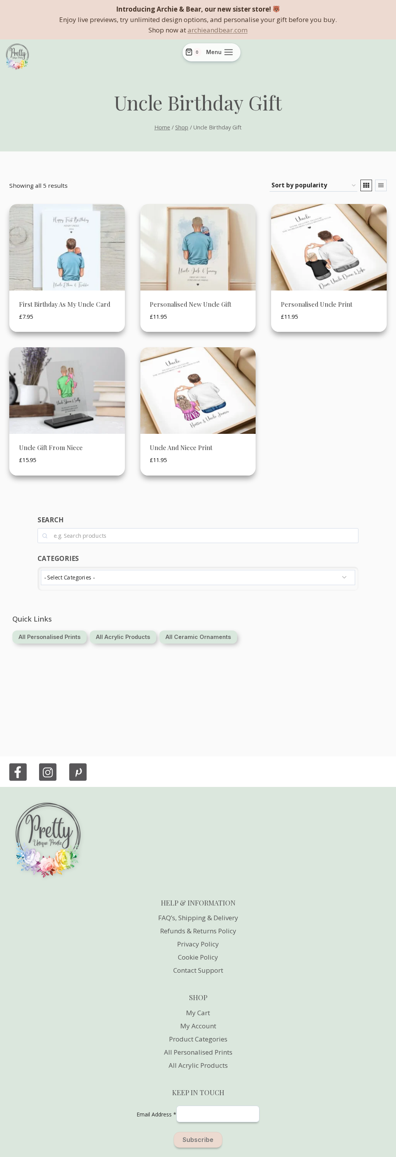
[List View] (381, 185)
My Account (198, 1025)
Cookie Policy (198, 957)
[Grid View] (366, 185)
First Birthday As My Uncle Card (64, 304)
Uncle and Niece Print (181, 447)
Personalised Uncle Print (316, 304)
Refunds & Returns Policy (198, 930)
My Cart (198, 1012)
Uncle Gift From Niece (51, 447)
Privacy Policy (198, 944)
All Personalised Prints (198, 1052)
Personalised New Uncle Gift (190, 304)
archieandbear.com (218, 29)
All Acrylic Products (198, 1065)
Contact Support (198, 970)
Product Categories (198, 1039)
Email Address (156, 1114)
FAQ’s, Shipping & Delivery (198, 917)
